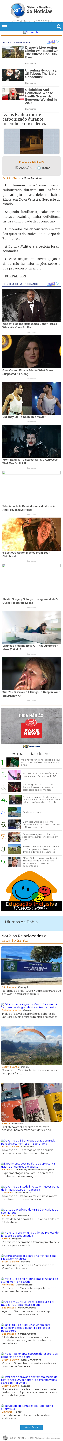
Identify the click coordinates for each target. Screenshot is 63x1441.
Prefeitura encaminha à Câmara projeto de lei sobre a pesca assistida (31, 1244)
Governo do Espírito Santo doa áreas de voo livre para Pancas (30, 1072)
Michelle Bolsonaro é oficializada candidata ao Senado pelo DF (41, 775)
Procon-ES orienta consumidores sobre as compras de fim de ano (29, 1365)
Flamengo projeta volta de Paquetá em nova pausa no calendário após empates (38, 787)
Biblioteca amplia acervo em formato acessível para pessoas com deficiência (26, 1129)
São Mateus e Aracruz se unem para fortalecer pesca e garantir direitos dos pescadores (26, 1340)
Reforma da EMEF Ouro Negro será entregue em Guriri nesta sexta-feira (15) (31, 992)
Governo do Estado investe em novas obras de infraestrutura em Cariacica (29, 1198)
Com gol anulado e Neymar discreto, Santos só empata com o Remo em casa (41, 824)
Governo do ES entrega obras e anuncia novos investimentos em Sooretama (27, 1152)
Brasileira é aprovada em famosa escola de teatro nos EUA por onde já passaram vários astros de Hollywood (29, 1392)
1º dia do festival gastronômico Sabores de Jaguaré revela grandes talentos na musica (29, 1015)
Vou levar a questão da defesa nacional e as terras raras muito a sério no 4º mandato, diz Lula (41, 799)
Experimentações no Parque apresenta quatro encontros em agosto (40, 837)
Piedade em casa (32, 812)
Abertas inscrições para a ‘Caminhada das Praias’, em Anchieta (28, 1267)
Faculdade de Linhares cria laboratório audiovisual (26, 1417)
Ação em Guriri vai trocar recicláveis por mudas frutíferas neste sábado (27, 1313)
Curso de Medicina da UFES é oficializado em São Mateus (30, 1221)
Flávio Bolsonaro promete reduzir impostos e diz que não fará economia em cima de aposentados (42, 862)
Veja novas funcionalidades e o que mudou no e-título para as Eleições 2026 (41, 762)
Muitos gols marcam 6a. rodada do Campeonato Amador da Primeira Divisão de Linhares (41, 849)
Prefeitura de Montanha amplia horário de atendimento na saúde (29, 1290)
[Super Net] (31, 32)
